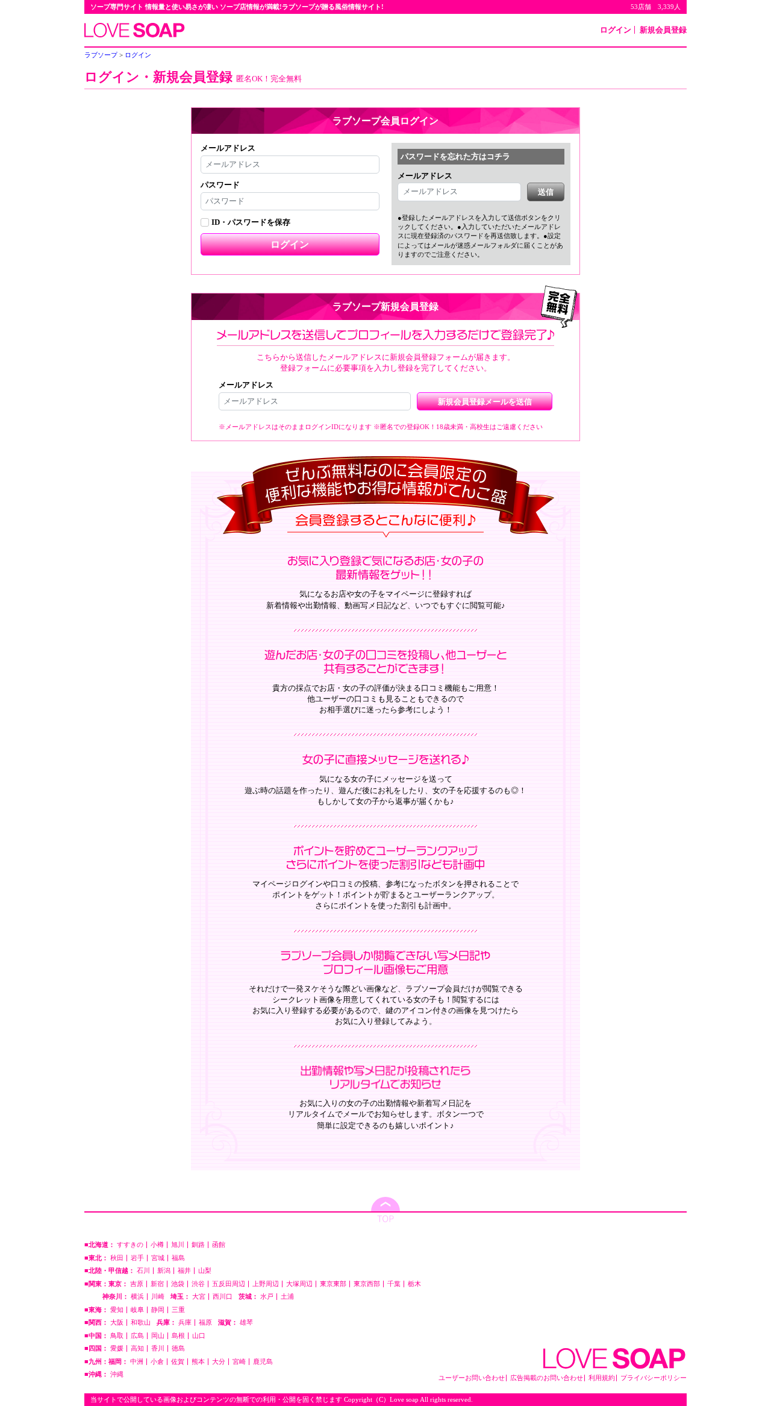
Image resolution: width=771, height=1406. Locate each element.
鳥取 (116, 1335)
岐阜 (137, 1310)
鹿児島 (263, 1361)
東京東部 (333, 1284)
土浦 (287, 1296)
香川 (157, 1348)
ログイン (615, 30)
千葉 (394, 1284)
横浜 (137, 1296)
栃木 (414, 1284)
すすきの (130, 1244)
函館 (218, 1244)
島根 (178, 1335)
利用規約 (601, 1378)
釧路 (198, 1244)
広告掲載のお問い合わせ (546, 1378)
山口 (198, 1335)
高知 (137, 1348)
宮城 (157, 1258)
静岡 (157, 1310)
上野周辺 (265, 1284)
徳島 (178, 1348)
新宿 (157, 1284)
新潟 (163, 1270)
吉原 (136, 1284)
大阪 (116, 1322)
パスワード (220, 184)
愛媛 (116, 1348)
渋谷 (198, 1284)
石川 (143, 1270)
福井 (184, 1270)
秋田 (116, 1258)
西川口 (223, 1296)
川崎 (157, 1296)
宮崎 (239, 1361)
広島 (137, 1335)
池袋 (177, 1284)
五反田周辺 (228, 1284)
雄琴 (246, 1322)
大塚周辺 (299, 1284)
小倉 (157, 1361)
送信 (546, 191)
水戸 (266, 1296)
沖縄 (116, 1374)
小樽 (157, 1244)
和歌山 (141, 1322)
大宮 (198, 1296)
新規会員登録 (663, 30)
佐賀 (177, 1361)
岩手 (137, 1258)
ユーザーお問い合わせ (472, 1378)
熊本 (198, 1361)
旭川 (177, 1244)
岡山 (157, 1335)
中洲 (136, 1361)
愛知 (116, 1310)
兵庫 (185, 1322)
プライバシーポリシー (653, 1378)
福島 (178, 1258)
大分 (218, 1361)
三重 (178, 1310)
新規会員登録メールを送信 (485, 401)
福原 (205, 1322)
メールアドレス (228, 147)
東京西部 (367, 1284)
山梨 (204, 1270)
